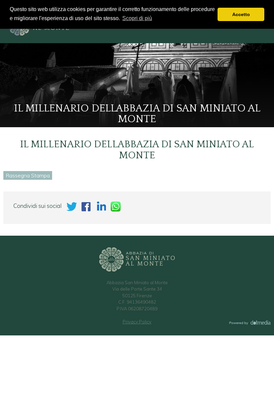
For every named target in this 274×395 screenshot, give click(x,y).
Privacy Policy (137, 321)
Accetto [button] (241, 14)
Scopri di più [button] (137, 18)
